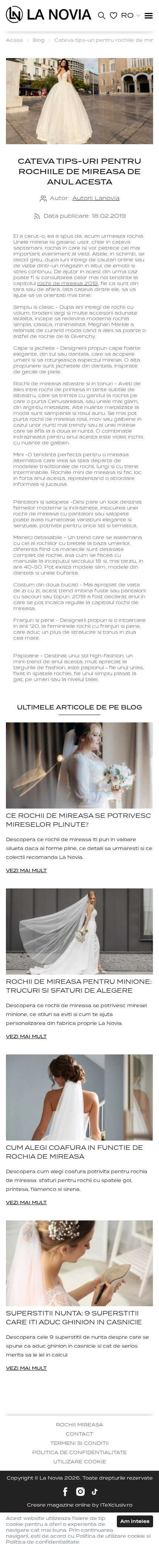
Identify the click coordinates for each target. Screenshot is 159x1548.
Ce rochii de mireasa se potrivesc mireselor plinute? (78, 820)
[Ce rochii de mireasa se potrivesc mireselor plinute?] (79, 765)
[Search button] (101, 15)
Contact (79, 1434)
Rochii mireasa (79, 1424)
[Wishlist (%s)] (113, 15)
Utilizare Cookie (79, 1461)
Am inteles (135, 1521)
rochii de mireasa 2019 (67, 283)
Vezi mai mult (26, 870)
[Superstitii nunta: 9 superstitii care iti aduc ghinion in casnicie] (79, 1263)
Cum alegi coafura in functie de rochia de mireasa (74, 1152)
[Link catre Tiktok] (94, 1492)
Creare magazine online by (79, 1505)
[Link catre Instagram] (80, 1491)
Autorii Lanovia (95, 198)
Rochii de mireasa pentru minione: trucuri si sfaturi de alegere (79, 986)
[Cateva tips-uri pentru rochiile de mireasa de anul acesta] (48, 14)
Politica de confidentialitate (79, 1452)
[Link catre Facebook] (65, 1491)
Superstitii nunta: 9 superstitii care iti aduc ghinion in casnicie (74, 1318)
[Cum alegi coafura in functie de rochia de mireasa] (79, 1097)
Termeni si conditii (79, 1443)
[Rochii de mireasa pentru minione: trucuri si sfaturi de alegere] (79, 931)
